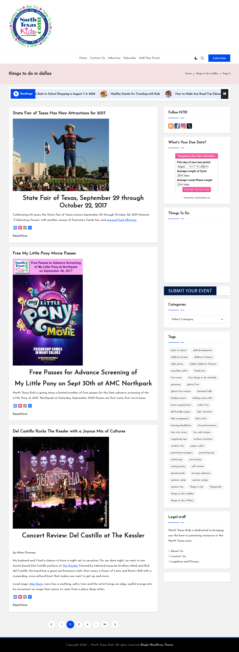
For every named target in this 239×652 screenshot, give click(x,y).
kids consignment (180, 419)
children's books (179, 357)
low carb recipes (202, 432)
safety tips (176, 459)
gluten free (193, 384)
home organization (181, 405)
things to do (196, 487)
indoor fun (203, 405)
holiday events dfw (202, 398)
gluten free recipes (181, 391)
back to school (178, 350)
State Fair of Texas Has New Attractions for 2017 (59, 113)
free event (176, 378)
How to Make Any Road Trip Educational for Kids (188, 94)
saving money (178, 466)
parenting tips (206, 453)
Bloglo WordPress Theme (156, 644)
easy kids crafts (179, 371)
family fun (199, 371)
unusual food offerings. (122, 220)
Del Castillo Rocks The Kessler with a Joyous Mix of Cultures (69, 431)
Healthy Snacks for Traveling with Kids (116, 94)
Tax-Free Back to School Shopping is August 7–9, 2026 (41, 94)
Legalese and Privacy (185, 561)
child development (202, 350)
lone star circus (179, 432)
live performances (207, 425)
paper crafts (197, 446)
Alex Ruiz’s (36, 584)
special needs (178, 473)
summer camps (200, 480)
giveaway (176, 384)
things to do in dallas (182, 494)
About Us (177, 551)
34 (104, 624)
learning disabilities (181, 425)
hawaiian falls (204, 391)
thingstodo (216, 487)
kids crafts (201, 419)
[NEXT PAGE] (115, 624)
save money (195, 459)
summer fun (177, 487)
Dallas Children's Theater (203, 364)
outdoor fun (177, 446)
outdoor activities (203, 439)
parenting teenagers (182, 453)
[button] (219, 58)
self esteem (198, 466)
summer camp (178, 480)
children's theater (203, 357)
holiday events (178, 398)
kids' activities (204, 412)
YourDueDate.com (202, 197)
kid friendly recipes (181, 412)
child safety (177, 364)
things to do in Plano (182, 500)
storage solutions (201, 473)
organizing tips (179, 439)
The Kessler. (70, 565)
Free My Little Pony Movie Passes (44, 253)
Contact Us (178, 556)
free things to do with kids (202, 378)
